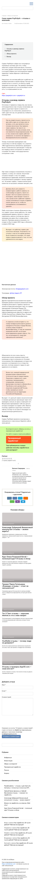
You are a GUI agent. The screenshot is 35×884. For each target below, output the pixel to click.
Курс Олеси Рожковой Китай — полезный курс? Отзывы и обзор (16, 558)
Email (4, 691)
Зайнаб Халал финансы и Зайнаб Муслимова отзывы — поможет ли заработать (16, 793)
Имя (4, 685)
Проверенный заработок (12, 767)
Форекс (6, 773)
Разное (6, 770)
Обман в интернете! (10, 764)
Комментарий (6, 697)
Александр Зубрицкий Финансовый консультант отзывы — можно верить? (17, 529)
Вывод (9, 56)
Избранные (8, 757)
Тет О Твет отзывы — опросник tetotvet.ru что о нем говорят (15, 614)
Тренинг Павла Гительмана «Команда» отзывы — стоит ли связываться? (15, 586)
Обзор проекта (11, 54)
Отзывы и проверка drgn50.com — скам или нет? (16, 668)
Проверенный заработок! (14, 439)
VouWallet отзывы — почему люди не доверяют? (16, 642)
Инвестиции (8, 761)
